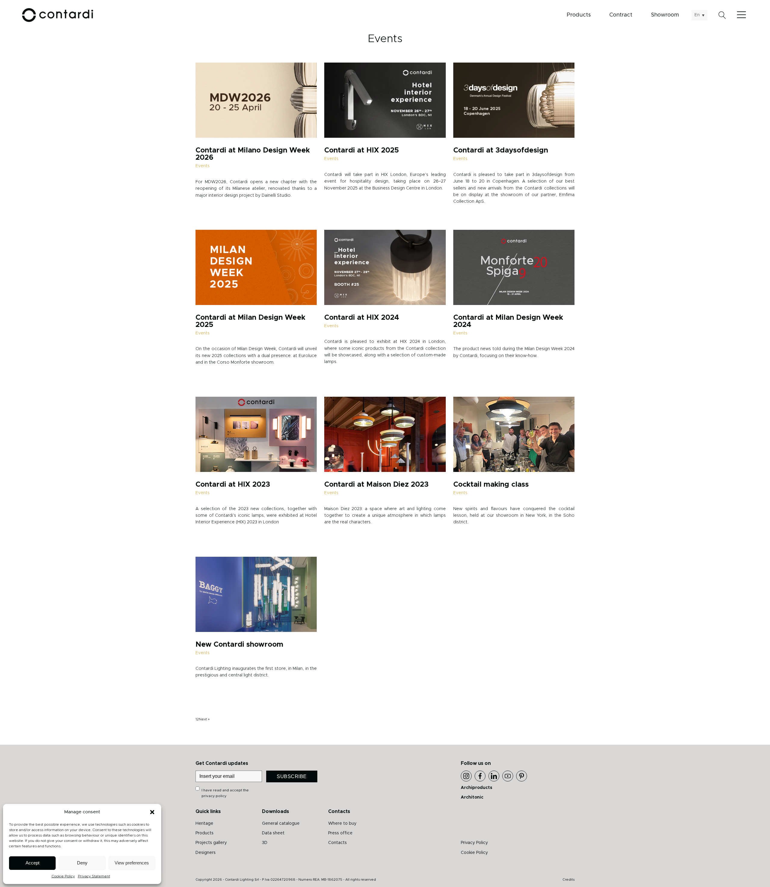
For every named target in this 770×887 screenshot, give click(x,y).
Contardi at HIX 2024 (361, 317)
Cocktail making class (491, 484)
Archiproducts (476, 788)
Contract (620, 15)
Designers (206, 853)
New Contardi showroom (239, 644)
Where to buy (342, 823)
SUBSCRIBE (292, 776)
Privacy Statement (94, 876)
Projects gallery (211, 843)
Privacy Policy (474, 843)
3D (264, 843)
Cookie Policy (63, 876)
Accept (32, 862)
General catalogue (281, 823)
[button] (152, 812)
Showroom (665, 15)
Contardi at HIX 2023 (233, 484)
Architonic (472, 797)
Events (203, 166)
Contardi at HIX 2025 (361, 150)
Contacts (337, 843)
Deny (82, 862)
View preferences (132, 862)
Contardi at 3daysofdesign (500, 150)
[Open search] (722, 15)
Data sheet (273, 833)
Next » (204, 719)
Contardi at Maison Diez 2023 (376, 484)
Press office (340, 833)
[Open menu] (743, 15)
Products (579, 15)
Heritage (204, 823)
